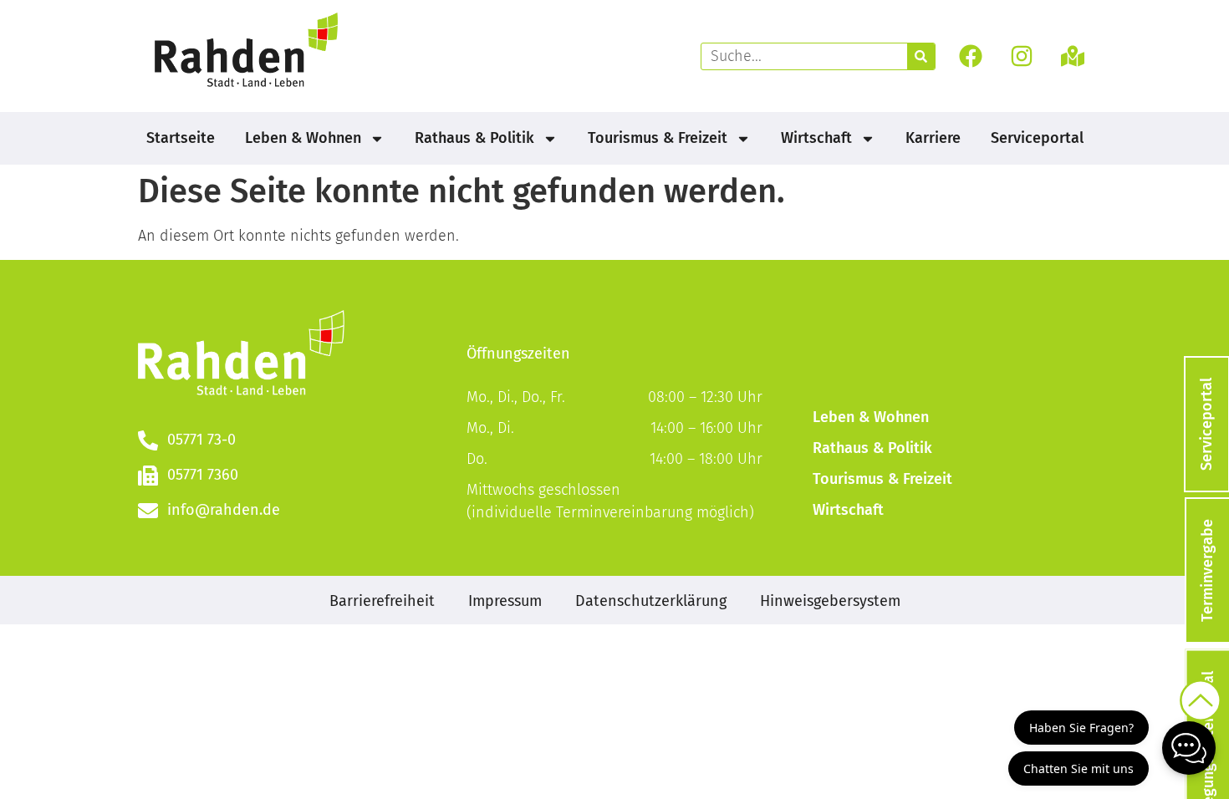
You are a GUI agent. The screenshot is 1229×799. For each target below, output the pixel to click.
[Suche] (921, 56)
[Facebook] (970, 56)
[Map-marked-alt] (1073, 56)
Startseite (180, 138)
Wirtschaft (816, 138)
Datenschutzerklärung (651, 601)
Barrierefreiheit (382, 601)
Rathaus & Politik (474, 138)
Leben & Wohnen (303, 138)
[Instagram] (1022, 56)
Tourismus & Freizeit (657, 138)
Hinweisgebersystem (830, 601)
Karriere (933, 138)
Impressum (505, 601)
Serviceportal (1037, 138)
